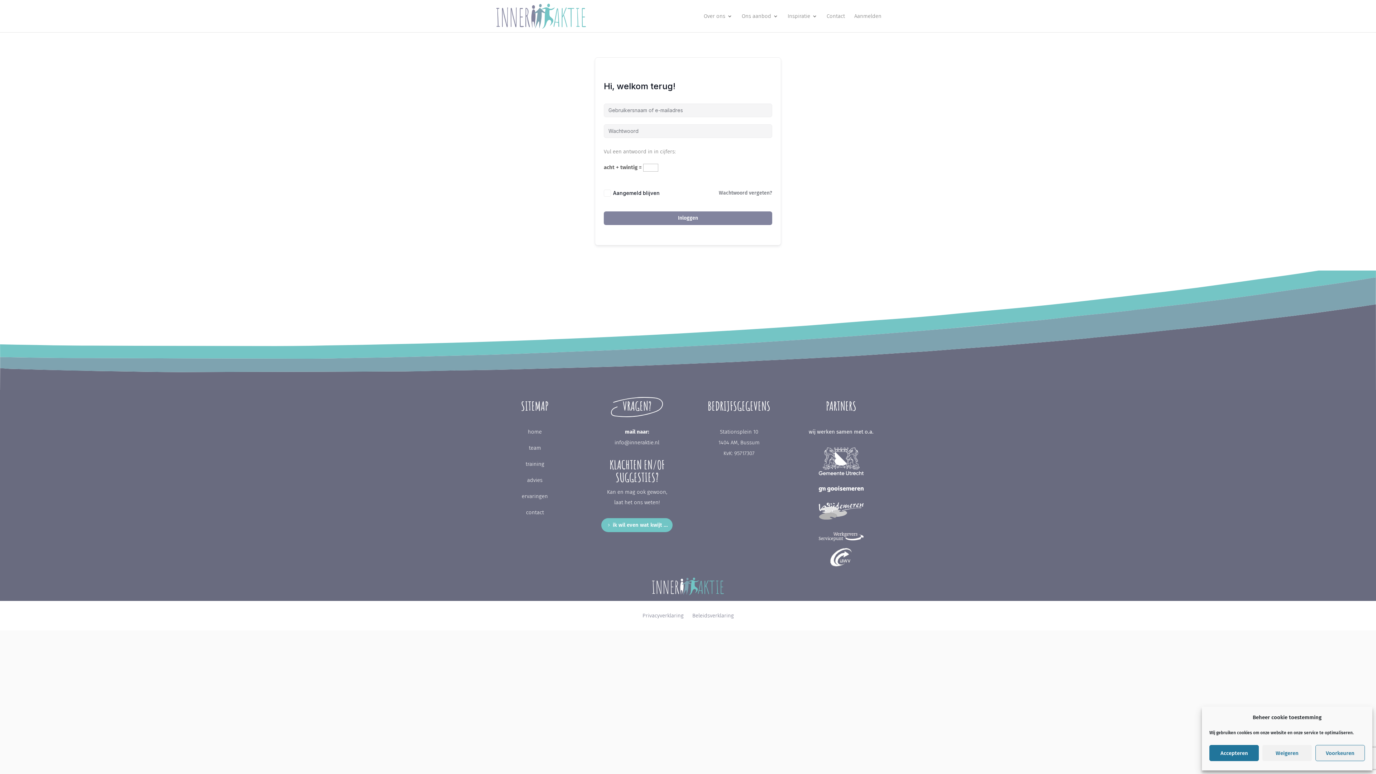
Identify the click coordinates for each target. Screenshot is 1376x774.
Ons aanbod (756, 16)
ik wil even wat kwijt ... (640, 525)
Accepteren (1234, 753)
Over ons (714, 16)
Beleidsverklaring (713, 615)
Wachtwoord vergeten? (745, 193)
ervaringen (535, 496)
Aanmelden (868, 16)
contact (535, 512)
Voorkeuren (1340, 753)
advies (535, 480)
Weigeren (1287, 753)
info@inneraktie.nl (637, 442)
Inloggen (688, 218)
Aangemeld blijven (636, 193)
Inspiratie (799, 16)
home (535, 432)
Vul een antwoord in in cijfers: (640, 151)
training (535, 464)
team (535, 448)
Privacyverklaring (663, 615)
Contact (836, 16)
